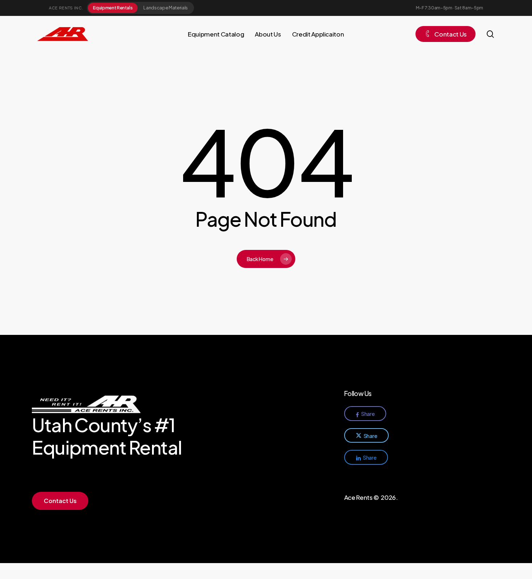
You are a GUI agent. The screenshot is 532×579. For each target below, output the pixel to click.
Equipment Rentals (112, 7)
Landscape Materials (165, 7)
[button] (60, 501)
